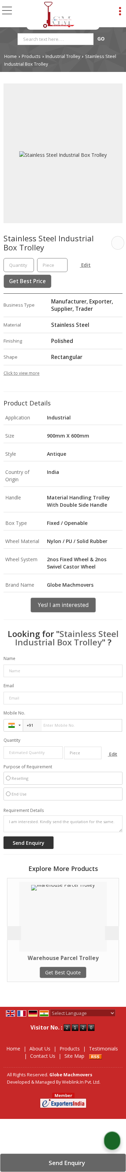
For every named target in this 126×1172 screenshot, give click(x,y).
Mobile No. (14, 713)
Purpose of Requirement (28, 766)
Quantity (12, 740)
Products (31, 56)
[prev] (14, 933)
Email (9, 686)
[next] (112, 933)
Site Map (74, 1056)
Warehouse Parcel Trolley (50, 958)
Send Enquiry (66, 1163)
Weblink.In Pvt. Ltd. (81, 1082)
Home (10, 56)
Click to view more (22, 373)
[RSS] (95, 1056)
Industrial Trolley (63, 56)
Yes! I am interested (63, 605)
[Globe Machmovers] (58, 15)
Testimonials (103, 1048)
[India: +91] (13, 725)
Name (9, 658)
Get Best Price (27, 281)
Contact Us (42, 1056)
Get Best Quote (50, 972)
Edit (85, 265)
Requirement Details (24, 810)
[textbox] (57, 39)
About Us (39, 1048)
